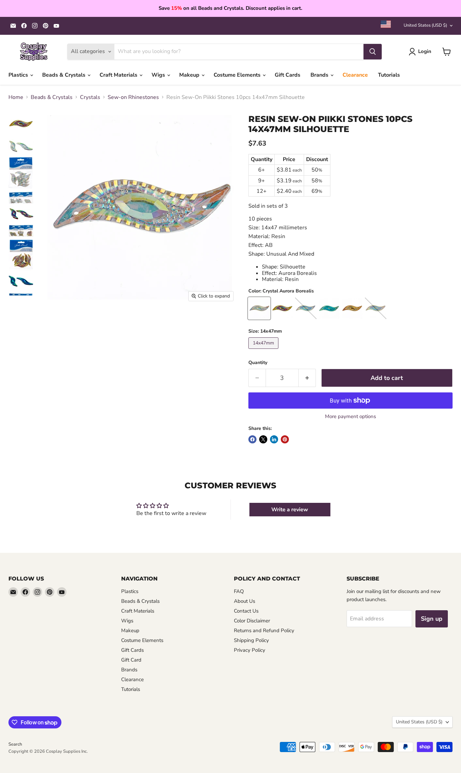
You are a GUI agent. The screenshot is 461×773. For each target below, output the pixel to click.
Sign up (431, 619)
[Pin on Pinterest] (285, 439)
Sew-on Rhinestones (133, 97)
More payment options (350, 416)
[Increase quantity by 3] (307, 378)
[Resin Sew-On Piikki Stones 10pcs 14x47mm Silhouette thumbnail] (21, 123)
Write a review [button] (289, 509)
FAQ (239, 591)
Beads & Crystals (64, 75)
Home (15, 97)
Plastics (18, 75)
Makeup (190, 75)
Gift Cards (287, 75)
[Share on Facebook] (252, 439)
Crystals (90, 97)
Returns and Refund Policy (264, 630)
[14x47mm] (264, 350)
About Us (244, 601)
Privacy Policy (249, 650)
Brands (320, 75)
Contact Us (246, 611)
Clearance (355, 75)
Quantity (257, 362)
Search (15, 744)
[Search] (372, 51)
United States (425, 25)
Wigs (159, 75)
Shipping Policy (251, 640)
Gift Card (131, 659)
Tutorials (389, 75)
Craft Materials (119, 75)
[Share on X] (263, 439)
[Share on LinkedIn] (274, 439)
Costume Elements (238, 75)
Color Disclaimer (252, 620)
